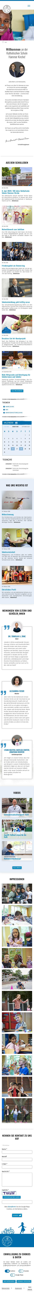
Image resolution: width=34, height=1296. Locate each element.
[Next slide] (31, 25)
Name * (4, 1149)
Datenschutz (5, 1288)
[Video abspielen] (17, 807)
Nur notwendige (9, 1281)
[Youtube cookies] (21, 1271)
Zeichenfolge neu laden (12, 1197)
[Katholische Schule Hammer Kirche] (17, 1241)
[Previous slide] (2, 25)
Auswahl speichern (23, 1281)
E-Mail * (4, 1164)
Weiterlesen (15, 201)
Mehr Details (30, 1288)
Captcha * (5, 1190)
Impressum (18, 1288)
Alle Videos (17, 867)
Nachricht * (6, 1171)
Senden (15, 1215)
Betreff (4, 1156)
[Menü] (28, 5)
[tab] (16, 38)
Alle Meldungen (17, 391)
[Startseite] (3, 42)
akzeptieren (12, 1207)
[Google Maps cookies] (12, 1275)
